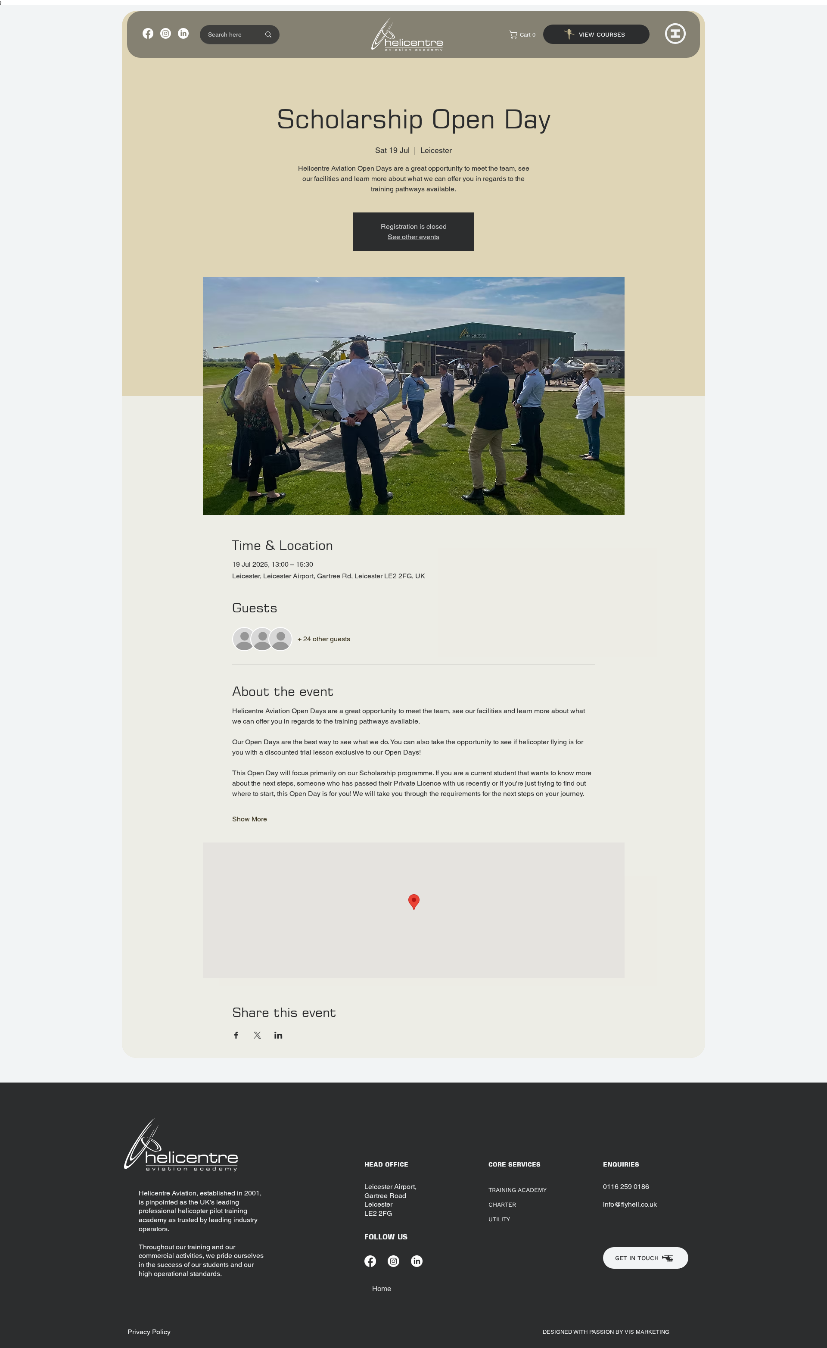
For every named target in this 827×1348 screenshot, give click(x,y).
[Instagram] (165, 33)
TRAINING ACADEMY (517, 1189)
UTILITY (499, 1219)
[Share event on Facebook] (236, 1035)
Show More (249, 819)
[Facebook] (148, 33)
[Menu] (675, 34)
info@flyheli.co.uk (630, 1204)
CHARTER (502, 1204)
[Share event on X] (257, 1035)
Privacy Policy (149, 1332)
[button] (524, 35)
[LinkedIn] (183, 33)
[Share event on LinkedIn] (278, 1035)
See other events (413, 237)
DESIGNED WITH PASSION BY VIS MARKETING (607, 1332)
